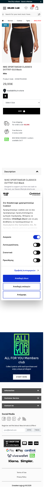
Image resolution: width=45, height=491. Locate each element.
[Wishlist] (26, 8)
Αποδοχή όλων (21, 278)
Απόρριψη (21, 295)
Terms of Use (21, 473)
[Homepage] (3, 21)
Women (10, 21)
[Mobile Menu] (4, 8)
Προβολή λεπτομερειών (25, 270)
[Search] (39, 14)
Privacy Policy (21, 477)
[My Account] (32, 8)
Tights (28, 21)
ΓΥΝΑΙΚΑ (37, 430)
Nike (5, 73)
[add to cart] (37, 8)
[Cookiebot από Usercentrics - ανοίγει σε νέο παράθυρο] (30, 194)
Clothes (19, 21)
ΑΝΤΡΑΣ (29, 430)
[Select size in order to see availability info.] (5, 96)
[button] (3, 14)
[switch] (36, 245)
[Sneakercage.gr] (13, 8)
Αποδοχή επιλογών (21, 286)
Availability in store (15, 91)
